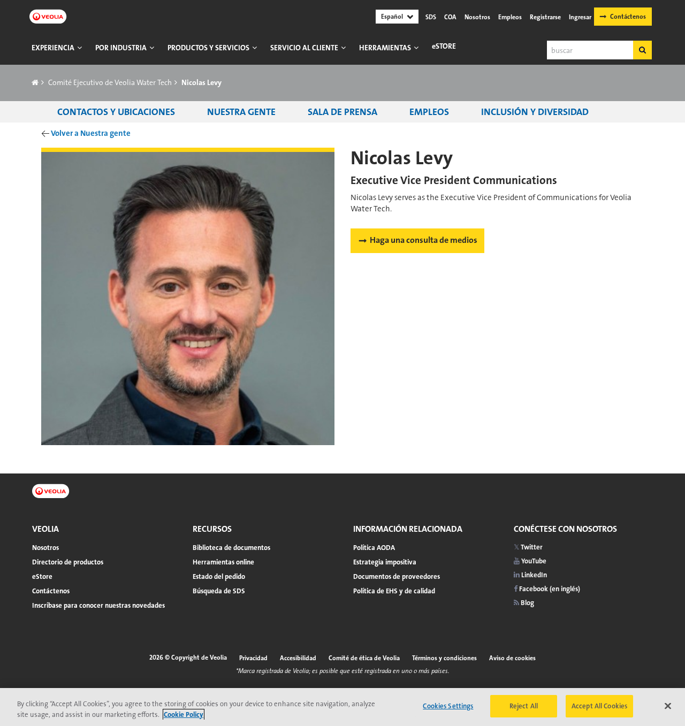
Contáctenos (628, 16)
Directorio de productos (67, 562)
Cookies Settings (448, 705)
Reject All (523, 705)
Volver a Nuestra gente (91, 133)
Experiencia (53, 47)
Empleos (510, 17)
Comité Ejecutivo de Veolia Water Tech (110, 82)
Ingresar (580, 17)
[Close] (668, 705)
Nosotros (477, 17)
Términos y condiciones (444, 658)
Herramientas (385, 47)
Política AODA (374, 547)
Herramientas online (223, 562)
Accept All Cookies (599, 705)
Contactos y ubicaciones (116, 111)
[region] (342, 707)
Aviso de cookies (512, 658)
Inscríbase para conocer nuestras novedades (98, 605)
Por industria (121, 47)
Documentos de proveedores (396, 576)
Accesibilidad (298, 658)
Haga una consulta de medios (423, 240)
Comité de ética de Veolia (364, 658)
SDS (430, 17)
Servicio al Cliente (304, 47)
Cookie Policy (183, 714)
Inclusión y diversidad (535, 111)
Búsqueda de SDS (219, 590)
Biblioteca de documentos (231, 547)
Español (392, 16)
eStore (444, 46)
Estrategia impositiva (384, 562)
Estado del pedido (219, 576)
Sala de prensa (342, 111)
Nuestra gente (241, 111)
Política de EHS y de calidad (394, 590)
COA (450, 17)
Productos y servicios (208, 47)
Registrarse (545, 17)
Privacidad (253, 658)
